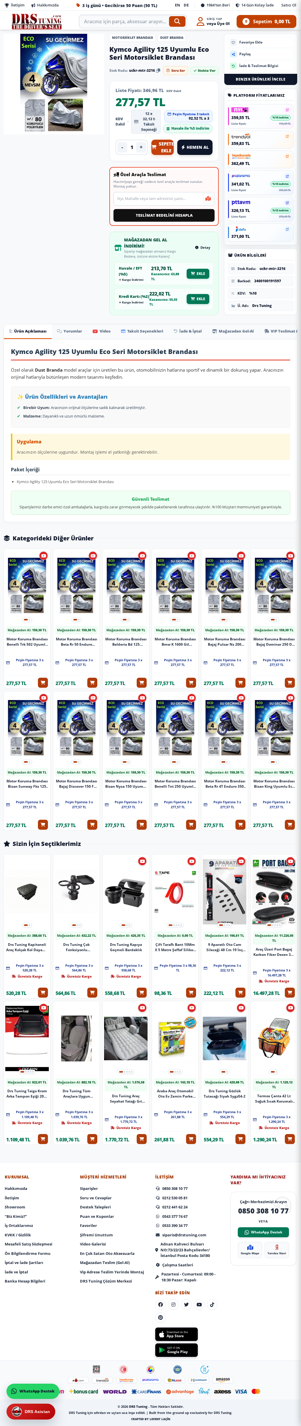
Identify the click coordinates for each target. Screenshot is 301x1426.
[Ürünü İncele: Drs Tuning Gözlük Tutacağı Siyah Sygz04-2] (224, 1038)
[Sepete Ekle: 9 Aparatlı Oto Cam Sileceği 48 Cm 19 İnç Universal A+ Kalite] (240, 993)
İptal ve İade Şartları (24, 1262)
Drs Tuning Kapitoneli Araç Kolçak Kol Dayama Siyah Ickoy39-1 (27, 947)
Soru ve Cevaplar (96, 1197)
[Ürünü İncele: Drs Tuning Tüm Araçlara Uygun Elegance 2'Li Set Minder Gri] (76, 1038)
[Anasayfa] (37, 21)
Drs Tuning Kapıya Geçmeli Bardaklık (126, 947)
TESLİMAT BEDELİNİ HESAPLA (164, 215)
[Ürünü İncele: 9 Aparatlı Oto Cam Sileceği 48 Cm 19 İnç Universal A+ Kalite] (224, 891)
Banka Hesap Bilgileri (25, 1281)
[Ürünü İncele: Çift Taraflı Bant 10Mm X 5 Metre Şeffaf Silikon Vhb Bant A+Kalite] (175, 891)
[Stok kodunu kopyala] (158, 70)
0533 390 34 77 (175, 1225)
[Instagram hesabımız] (173, 1304)
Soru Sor (178, 70)
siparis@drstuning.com (184, 1235)
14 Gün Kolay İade (257, 5)
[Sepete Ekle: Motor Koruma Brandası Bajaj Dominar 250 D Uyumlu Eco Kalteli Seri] (290, 683)
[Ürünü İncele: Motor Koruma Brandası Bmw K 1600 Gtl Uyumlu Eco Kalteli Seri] (175, 586)
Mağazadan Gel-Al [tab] (236, 331)
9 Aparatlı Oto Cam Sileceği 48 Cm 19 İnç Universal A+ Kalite (224, 947)
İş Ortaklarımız (19, 1225)
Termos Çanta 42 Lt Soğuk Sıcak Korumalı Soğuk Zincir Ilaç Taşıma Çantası (274, 1098)
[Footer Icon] (96, 1369)
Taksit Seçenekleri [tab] (145, 331)
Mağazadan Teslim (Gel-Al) (105, 1262)
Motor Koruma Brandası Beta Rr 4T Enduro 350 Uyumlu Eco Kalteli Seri (224, 784)
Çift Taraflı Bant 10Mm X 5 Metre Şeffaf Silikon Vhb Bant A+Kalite (175, 947)
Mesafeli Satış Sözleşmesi (28, 1244)
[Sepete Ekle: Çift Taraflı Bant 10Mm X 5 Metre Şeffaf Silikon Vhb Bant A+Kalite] (191, 993)
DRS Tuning (138, 1406)
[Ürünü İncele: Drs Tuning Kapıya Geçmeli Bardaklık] (126, 891)
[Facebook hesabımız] (160, 1304)
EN (177, 5)
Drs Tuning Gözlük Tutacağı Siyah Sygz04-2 (224, 1093)
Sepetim (268, 21)
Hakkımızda (48, 5)
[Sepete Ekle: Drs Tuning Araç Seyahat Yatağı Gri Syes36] (142, 1139)
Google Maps (250, 1253)
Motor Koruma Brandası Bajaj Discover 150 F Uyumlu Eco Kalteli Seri (76, 784)
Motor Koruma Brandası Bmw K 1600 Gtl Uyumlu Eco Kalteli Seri (175, 642)
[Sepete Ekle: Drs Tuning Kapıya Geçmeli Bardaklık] (142, 993)
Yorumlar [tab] (72, 331)
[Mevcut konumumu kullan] (208, 198)
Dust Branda (171, 37)
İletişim (17, 5)
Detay (205, 247)
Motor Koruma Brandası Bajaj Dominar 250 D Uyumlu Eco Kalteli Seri (274, 642)
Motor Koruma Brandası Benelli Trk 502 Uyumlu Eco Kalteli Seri (27, 642)
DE (186, 5)
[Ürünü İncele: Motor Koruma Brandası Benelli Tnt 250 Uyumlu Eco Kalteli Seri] (175, 728)
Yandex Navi (276, 1253)
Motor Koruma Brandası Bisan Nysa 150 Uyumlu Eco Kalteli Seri (126, 784)
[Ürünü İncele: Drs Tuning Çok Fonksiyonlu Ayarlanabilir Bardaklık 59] (76, 891)
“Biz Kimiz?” (16, 1216)
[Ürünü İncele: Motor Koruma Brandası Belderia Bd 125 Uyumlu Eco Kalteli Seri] (126, 586)
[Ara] (177, 21)
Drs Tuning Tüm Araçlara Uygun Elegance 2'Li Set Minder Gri (76, 1093)
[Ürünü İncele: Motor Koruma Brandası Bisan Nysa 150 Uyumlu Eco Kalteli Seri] (126, 728)
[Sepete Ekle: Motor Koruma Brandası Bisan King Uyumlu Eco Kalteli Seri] (290, 825)
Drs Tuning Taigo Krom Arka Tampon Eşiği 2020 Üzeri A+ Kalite (27, 1093)
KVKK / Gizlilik (18, 1235)
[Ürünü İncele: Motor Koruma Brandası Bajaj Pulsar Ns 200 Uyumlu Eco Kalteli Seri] (224, 586)
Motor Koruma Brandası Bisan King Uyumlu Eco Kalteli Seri (274, 784)
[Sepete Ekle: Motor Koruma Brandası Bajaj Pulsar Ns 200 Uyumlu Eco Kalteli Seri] (240, 683)
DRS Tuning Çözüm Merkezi (106, 1281)
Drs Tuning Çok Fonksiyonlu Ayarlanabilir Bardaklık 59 (76, 947)
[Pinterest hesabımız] (160, 1317)
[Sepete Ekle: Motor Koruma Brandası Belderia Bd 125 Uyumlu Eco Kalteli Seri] (142, 683)
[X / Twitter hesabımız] (186, 1304)
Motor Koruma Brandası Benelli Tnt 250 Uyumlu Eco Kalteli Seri (175, 784)
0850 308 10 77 (175, 1188)
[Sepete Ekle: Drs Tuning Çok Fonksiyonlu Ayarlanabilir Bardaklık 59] (92, 993)
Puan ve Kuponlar (97, 1216)
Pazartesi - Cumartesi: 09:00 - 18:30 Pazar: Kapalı (188, 1277)
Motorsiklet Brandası (132, 37)
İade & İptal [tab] (190, 331)
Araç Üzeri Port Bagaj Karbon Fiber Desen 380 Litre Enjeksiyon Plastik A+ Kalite (274, 952)
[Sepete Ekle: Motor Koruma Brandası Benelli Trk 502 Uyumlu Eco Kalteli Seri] (43, 683)
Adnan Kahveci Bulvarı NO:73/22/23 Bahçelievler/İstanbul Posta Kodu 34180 (185, 1249)
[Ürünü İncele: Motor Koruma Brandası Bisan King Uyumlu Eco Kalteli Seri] (274, 728)
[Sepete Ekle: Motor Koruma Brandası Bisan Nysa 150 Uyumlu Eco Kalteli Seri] (142, 825)
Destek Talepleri (95, 1207)
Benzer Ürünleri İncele (260, 79)
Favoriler (88, 1225)
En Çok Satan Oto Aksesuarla (107, 1253)
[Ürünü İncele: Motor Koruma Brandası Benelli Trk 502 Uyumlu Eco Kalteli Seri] (27, 586)
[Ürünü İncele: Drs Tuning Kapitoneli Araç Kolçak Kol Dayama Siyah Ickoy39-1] (27, 891)
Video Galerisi (93, 1244)
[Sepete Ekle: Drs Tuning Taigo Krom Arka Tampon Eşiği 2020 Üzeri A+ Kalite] (43, 1139)
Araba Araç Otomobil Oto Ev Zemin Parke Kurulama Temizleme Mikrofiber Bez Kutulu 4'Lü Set (175, 1093)
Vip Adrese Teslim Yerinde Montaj (112, 1272)
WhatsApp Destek (266, 1232)
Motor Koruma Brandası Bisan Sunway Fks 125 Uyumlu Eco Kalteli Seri (27, 784)
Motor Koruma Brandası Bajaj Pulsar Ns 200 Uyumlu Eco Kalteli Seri (224, 642)
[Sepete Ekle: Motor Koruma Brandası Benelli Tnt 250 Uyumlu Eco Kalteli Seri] (191, 825)
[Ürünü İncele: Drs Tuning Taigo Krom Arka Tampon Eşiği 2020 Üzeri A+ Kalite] (27, 1038)
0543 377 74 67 (175, 1216)
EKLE (201, 273)
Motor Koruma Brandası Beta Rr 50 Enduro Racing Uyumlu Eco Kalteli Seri (76, 642)
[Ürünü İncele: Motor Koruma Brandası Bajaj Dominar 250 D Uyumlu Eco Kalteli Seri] (274, 586)
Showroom (15, 1207)
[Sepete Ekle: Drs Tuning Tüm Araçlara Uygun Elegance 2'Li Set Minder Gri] (92, 1139)
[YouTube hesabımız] (199, 1304)
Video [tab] (105, 331)
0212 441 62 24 (175, 1207)
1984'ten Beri (218, 5)
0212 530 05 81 (175, 1197)
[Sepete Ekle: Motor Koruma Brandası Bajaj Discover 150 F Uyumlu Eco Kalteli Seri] (92, 825)
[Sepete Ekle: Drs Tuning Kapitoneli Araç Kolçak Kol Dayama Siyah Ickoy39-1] (43, 993)
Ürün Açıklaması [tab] (30, 331)
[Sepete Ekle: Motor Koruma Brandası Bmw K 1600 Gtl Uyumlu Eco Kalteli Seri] (191, 683)
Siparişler (89, 1188)
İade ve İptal (16, 1272)
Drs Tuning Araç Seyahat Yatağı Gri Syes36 (126, 1098)
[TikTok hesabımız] (212, 1304)
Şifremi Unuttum (96, 1235)
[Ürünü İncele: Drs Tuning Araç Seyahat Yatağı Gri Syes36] (126, 1038)
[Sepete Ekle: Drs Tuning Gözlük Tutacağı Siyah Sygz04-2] (240, 1139)
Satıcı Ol (288, 5)
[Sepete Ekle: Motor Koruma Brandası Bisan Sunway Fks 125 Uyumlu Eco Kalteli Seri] (43, 825)
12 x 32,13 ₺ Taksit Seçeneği (149, 121)
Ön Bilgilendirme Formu (28, 1253)
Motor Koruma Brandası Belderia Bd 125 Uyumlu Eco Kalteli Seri (126, 642)
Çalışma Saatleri (177, 1265)
